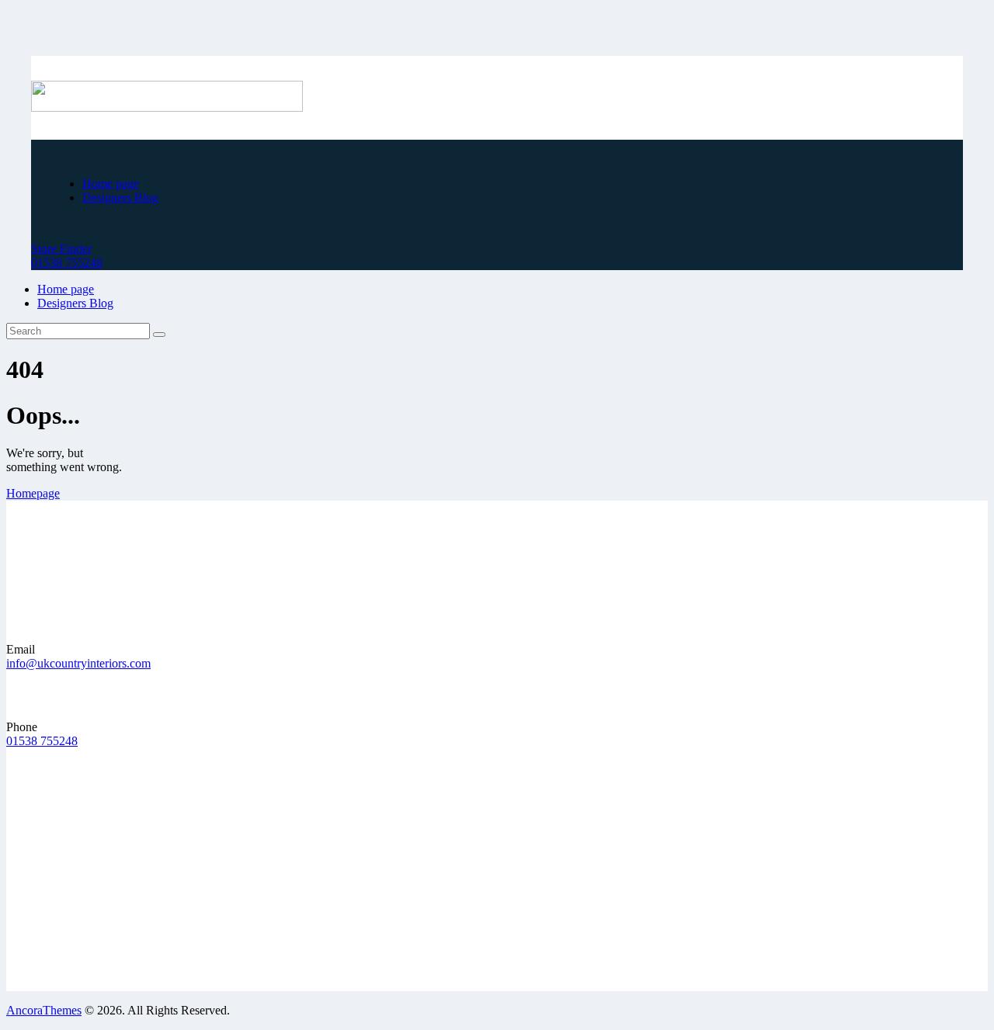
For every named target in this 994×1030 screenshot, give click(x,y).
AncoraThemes (44, 1010)
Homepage (33, 493)
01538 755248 (42, 740)
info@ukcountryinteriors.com (78, 663)
